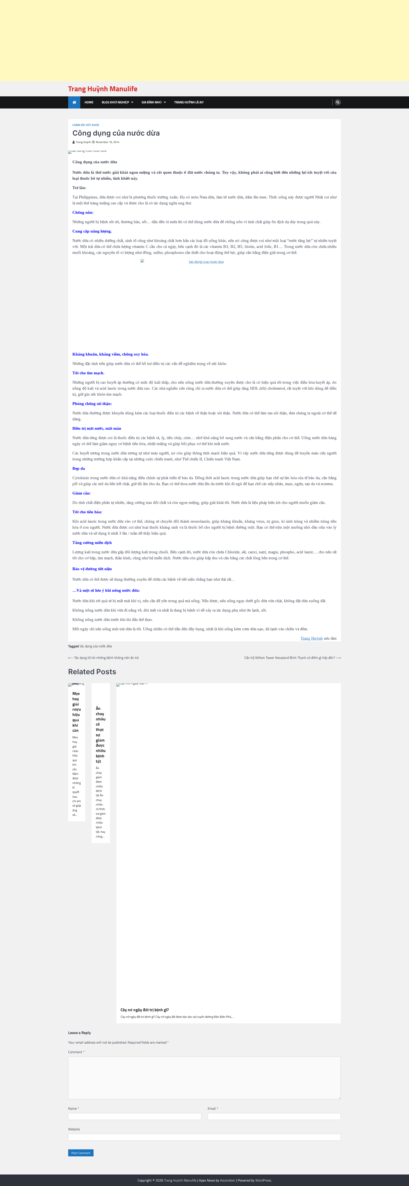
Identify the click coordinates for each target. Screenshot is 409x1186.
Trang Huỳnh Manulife (102, 88)
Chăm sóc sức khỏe (85, 125)
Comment (76, 1051)
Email (213, 1108)
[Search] (338, 102)
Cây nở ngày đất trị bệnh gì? (145, 1009)
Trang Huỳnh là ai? (189, 102)
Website (74, 1129)
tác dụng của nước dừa (96, 646)
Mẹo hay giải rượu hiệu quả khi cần (76, 712)
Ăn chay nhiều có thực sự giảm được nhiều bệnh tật (101, 735)
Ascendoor (227, 1180)
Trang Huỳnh (83, 142)
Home (89, 102)
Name (73, 1108)
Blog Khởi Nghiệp (115, 102)
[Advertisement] (128, 11)
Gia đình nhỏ (152, 102)
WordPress (263, 1180)
